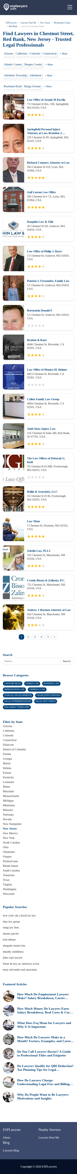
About (6, 1137)
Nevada (7, 819)
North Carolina (11, 842)
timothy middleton (13, 951)
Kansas (7, 772)
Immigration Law (14, 689)
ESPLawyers (11, 23)
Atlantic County (13, 64)
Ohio (6, 847)
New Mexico (10, 833)
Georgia (7, 758)
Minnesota (9, 805)
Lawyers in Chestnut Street (32, 26)
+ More (63, 53)
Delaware (8, 744)
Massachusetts (11, 795)
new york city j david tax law (19, 915)
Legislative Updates (48, 695)
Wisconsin (9, 893)
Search (7, 655)
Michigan (8, 800)
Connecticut (49, 53)
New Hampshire (12, 823)
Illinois (7, 763)
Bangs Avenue (32, 86)
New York (9, 837)
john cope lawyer (12, 957)
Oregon (7, 856)
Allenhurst (35, 75)
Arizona (8, 53)
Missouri (8, 809)
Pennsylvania (10, 861)
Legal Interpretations (17, 701)
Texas (6, 879)
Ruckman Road (12, 86)
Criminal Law (37, 689)
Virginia (7, 884)
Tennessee (9, 875)
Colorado (35, 53)
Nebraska (8, 814)
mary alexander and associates (20, 969)
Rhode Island (10, 865)
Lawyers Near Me (28, 23)
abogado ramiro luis (14, 945)
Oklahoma (9, 851)
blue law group (11, 921)
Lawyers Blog (12, 683)
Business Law (51, 683)
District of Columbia (14, 749)
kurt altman (9, 939)
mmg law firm (11, 927)
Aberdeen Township (15, 75)
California (21, 53)
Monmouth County (62, 23)
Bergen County (33, 64)
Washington (9, 889)
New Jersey (45, 23)
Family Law (32, 683)
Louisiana (8, 782)
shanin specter (11, 933)
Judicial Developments (18, 695)
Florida (7, 754)
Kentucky (8, 777)
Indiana (7, 768)
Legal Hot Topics (46, 701)
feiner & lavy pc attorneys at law (21, 963)
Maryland (8, 791)
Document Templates (16, 707)
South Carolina (11, 870)
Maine (6, 786)
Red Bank (13, 26)
